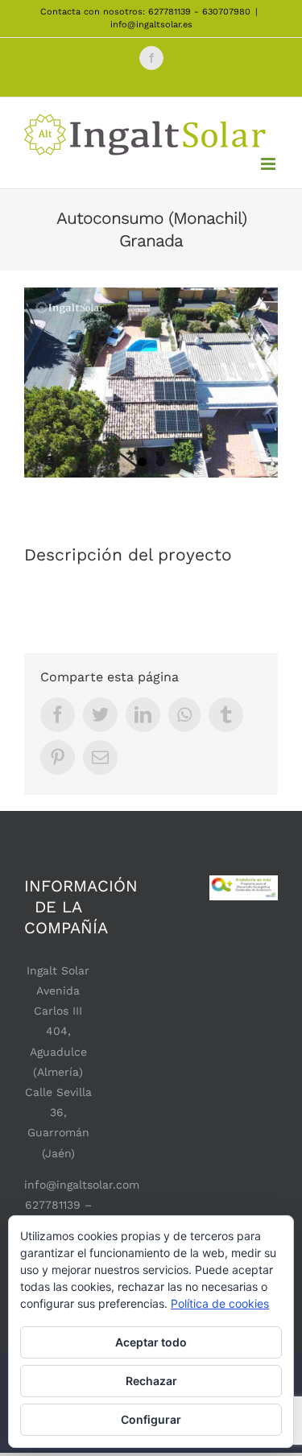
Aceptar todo (151, 1342)
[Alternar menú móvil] (269, 163)
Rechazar (151, 1381)
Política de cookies (220, 1303)
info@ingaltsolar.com (81, 1184)
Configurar (151, 1419)
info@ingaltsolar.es (151, 24)
